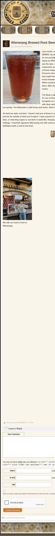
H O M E (8, 30)
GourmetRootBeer (20, 422)
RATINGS (42, 30)
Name (12, 471)
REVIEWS (24, 30)
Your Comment (14, 434)
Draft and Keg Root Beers (23, 46)
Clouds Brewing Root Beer (15, 518)
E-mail (12, 478)
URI (13, 485)
